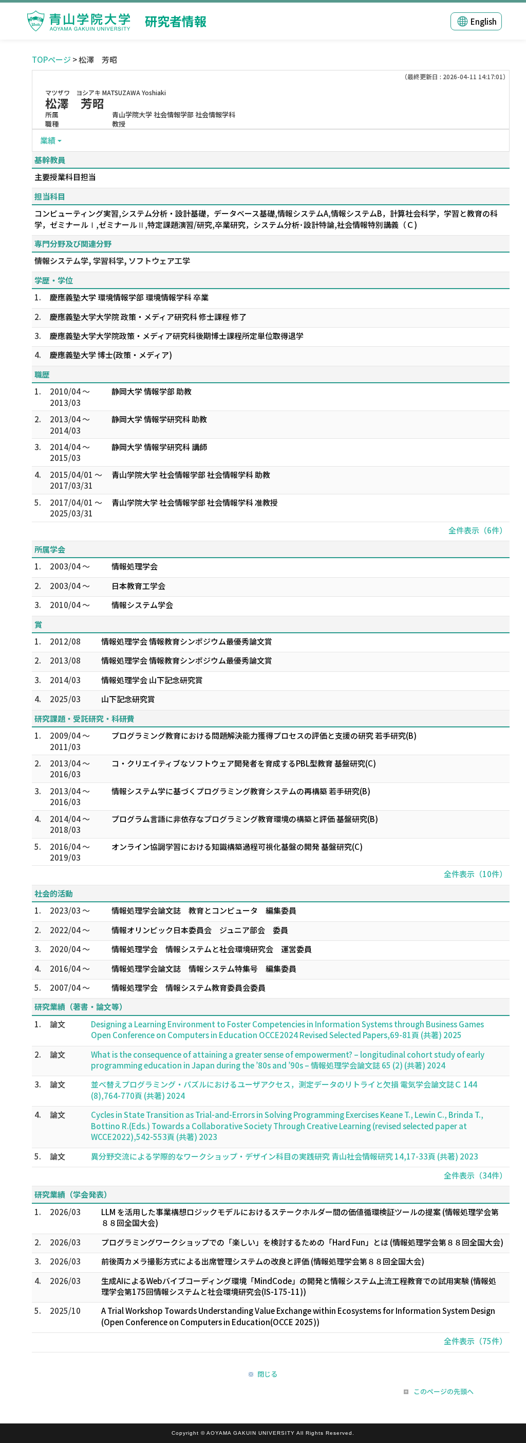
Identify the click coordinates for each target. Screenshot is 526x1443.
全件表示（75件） (475, 1340)
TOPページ (51, 59)
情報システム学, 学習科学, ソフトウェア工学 (112, 260)
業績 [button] (47, 140)
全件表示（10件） (475, 873)
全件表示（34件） (475, 1175)
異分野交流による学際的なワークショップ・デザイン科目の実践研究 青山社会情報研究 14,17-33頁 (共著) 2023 (284, 1156)
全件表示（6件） (477, 530)
